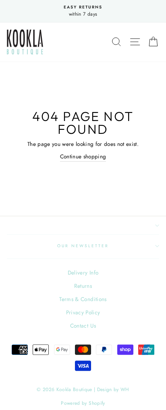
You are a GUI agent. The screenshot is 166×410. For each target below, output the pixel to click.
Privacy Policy (83, 312)
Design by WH (113, 389)
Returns (83, 286)
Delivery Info (83, 273)
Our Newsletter (83, 246)
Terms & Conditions (82, 299)
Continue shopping (83, 156)
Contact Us (83, 326)
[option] (83, 11)
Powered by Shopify (83, 403)
